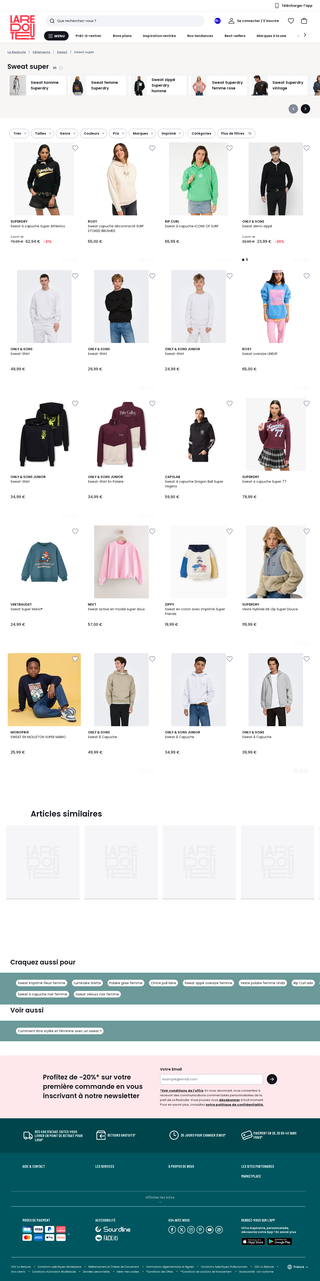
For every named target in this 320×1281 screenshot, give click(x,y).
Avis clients (18, 1272)
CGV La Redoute (21, 1267)
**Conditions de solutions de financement (206, 1272)
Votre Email (171, 1069)
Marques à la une (271, 35)
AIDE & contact (33, 1166)
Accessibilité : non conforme (256, 1272)
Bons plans (122, 35)
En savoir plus (285, 1232)
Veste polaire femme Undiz (263, 983)
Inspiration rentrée (159, 35)
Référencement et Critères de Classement (113, 1267)
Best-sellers (235, 35)
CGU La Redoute (264, 1267)
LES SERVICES (104, 1166)
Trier (17, 133)
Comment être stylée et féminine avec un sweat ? (60, 1031)
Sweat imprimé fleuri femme (41, 983)
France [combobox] (299, 1267)
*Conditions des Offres (159, 1272)
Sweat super (84, 52)
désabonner (229, 1100)
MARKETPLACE (251, 1176)
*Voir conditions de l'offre (181, 1090)
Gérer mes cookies (128, 1272)
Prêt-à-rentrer (89, 35)
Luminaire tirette (87, 983)
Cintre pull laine (163, 983)
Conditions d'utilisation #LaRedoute (54, 1272)
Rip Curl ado (303, 983)
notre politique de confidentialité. (235, 1104)
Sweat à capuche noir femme (42, 994)
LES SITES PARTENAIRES (257, 1166)
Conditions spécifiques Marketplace (59, 1267)
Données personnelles (96, 1272)
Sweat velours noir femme (97, 994)
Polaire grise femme (125, 983)
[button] (304, 20)
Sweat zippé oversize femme (208, 983)
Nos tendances (200, 35)
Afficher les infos (160, 1197)
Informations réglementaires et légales (170, 1267)
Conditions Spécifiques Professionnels (224, 1267)
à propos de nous (181, 1166)
